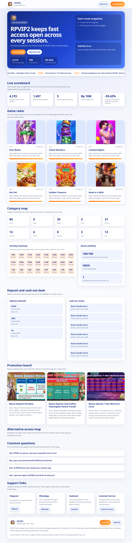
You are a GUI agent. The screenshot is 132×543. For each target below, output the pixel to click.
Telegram (14, 509)
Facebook (74, 509)
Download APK (117, 4)
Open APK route (18, 52)
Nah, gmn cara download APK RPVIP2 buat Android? (30, 460)
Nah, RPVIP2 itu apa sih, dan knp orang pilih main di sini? (33, 453)
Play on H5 (103, 4)
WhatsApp (45, 509)
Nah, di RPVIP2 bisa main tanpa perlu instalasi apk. (30, 468)
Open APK (105, 522)
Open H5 (117, 522)
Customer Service (107, 509)
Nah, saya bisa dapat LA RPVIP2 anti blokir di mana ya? (32, 475)
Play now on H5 (34, 52)
